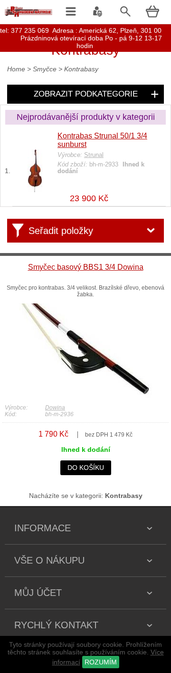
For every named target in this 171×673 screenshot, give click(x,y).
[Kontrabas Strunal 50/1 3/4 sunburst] (35, 190)
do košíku (85, 467)
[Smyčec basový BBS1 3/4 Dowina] (85, 396)
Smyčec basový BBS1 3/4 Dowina (85, 267)
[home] (28, 16)
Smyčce (45, 69)
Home (16, 69)
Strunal (94, 155)
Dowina (55, 407)
